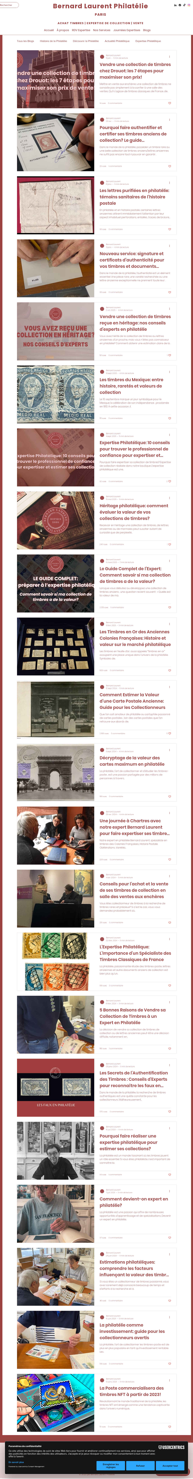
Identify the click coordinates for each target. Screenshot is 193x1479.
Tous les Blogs (25, 41)
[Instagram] (188, 5)
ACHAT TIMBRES (71, 23)
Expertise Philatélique (148, 41)
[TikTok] (184, 5)
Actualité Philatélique (117, 41)
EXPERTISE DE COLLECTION (108, 23)
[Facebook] (179, 5)
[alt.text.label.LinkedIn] (175, 5)
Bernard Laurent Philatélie (100, 6)
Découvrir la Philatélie (86, 41)
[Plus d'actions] (170, 57)
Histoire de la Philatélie (53, 41)
